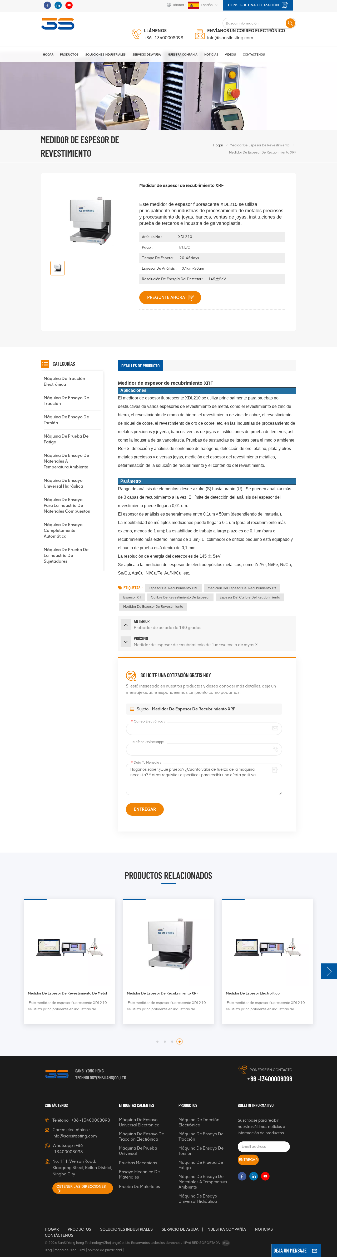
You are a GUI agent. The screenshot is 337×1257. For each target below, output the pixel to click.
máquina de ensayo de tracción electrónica (141, 1136)
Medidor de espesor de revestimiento (260, 145)
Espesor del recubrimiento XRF (173, 588)
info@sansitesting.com (230, 37)
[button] (329, 971)
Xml (82, 1250)
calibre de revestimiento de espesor (180, 597)
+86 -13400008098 (163, 37)
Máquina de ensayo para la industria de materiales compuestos (67, 505)
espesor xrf (132, 597)
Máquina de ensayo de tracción (66, 400)
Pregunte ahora (166, 297)
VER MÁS (42, 1024)
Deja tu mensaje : (146, 762)
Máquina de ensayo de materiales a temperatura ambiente (66, 461)
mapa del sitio (65, 1250)
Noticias (211, 54)
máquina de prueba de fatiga (66, 439)
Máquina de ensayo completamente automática (63, 530)
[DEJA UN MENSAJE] (314, 1250)
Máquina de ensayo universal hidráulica (63, 483)
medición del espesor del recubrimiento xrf (242, 588)
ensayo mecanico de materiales (139, 1174)
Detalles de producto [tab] (140, 365)
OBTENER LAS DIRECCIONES (81, 1186)
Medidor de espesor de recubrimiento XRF (193, 708)
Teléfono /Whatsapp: (147, 742)
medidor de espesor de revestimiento (153, 606)
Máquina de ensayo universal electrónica (139, 1122)
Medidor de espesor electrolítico (253, 993)
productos (79, 1229)
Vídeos (230, 54)
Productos (69, 54)
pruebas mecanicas (138, 1162)
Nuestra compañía (226, 1229)
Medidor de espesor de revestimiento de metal (67, 993)
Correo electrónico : (148, 721)
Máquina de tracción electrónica (64, 381)
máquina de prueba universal (138, 1151)
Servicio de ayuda (180, 1229)
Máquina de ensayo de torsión (66, 419)
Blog (48, 1250)
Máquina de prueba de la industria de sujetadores (66, 555)
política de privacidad (105, 1250)
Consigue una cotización (254, 5)
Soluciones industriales (105, 54)
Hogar (48, 54)
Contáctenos (254, 54)
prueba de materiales (139, 1186)
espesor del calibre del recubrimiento (250, 597)
